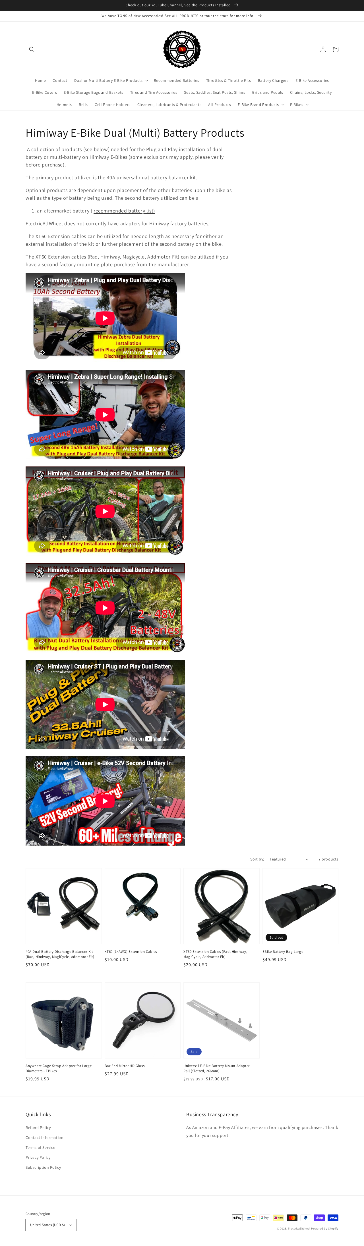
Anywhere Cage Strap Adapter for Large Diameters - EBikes (59, 1068)
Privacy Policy (38, 1157)
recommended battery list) (124, 210)
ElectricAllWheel (299, 1228)
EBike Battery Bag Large (282, 951)
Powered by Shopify (324, 1228)
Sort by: (257, 859)
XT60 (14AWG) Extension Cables (131, 951)
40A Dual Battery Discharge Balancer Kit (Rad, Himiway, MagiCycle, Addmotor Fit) (60, 954)
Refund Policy (38, 1127)
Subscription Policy (43, 1167)
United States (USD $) (47, 1224)
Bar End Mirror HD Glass (125, 1065)
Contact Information (44, 1137)
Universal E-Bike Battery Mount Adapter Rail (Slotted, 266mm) (216, 1068)
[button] (32, 49)
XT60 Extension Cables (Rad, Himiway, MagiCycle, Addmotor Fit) (215, 954)
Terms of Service (40, 1147)
